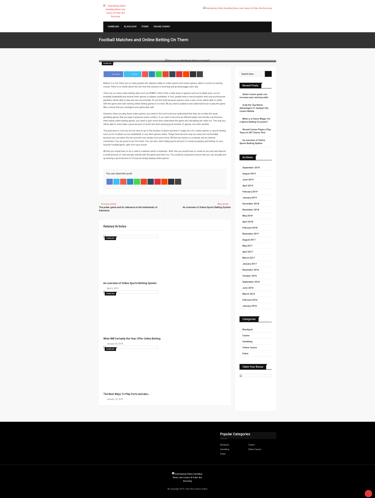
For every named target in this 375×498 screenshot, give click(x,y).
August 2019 (249, 173)
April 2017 (247, 251)
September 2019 (251, 167)
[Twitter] (116, 182)
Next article (223, 204)
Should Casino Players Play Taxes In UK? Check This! (255, 131)
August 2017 (249, 239)
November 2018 (250, 209)
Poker (145, 26)
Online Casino (162, 26)
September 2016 (251, 282)
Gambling (113, 26)
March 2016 (248, 294)
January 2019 (249, 197)
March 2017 (248, 257)
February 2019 (250, 191)
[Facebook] (109, 182)
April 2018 (247, 221)
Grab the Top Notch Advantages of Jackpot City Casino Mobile (254, 108)
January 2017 (249, 263)
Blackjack (130, 26)
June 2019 (248, 179)
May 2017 (247, 245)
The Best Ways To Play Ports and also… (126, 393)
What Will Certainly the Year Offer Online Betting (131, 338)
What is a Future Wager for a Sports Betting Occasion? (255, 120)
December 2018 (250, 203)
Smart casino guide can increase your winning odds (254, 96)
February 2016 (250, 300)
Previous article (108, 204)
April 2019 (247, 185)
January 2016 (249, 306)
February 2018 (250, 227)
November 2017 (250, 233)
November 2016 (250, 270)
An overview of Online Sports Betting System (207, 207)
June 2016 (248, 288)
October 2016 (249, 276)
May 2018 (247, 215)
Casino (246, 335)
